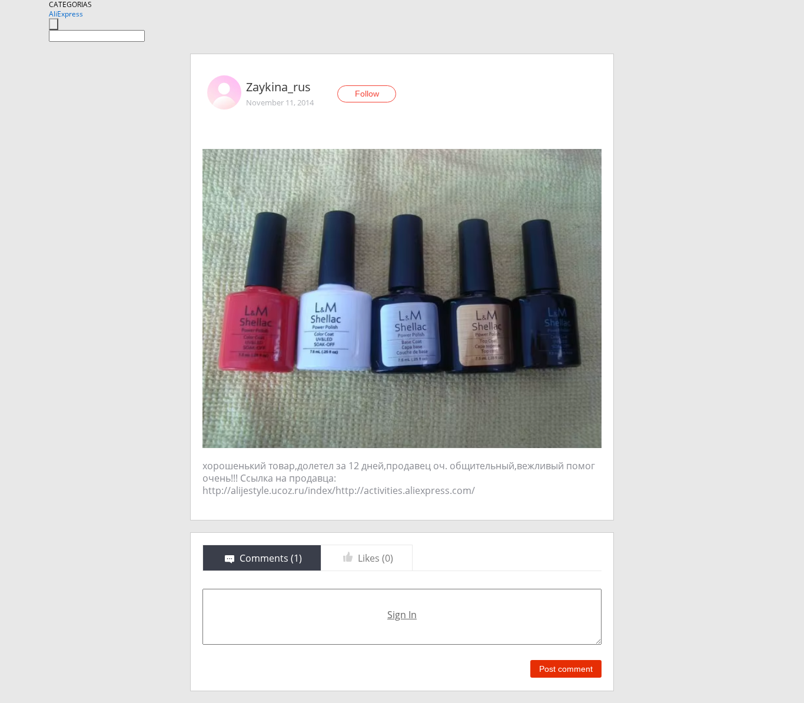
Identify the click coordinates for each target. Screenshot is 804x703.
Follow (367, 93)
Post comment (566, 669)
